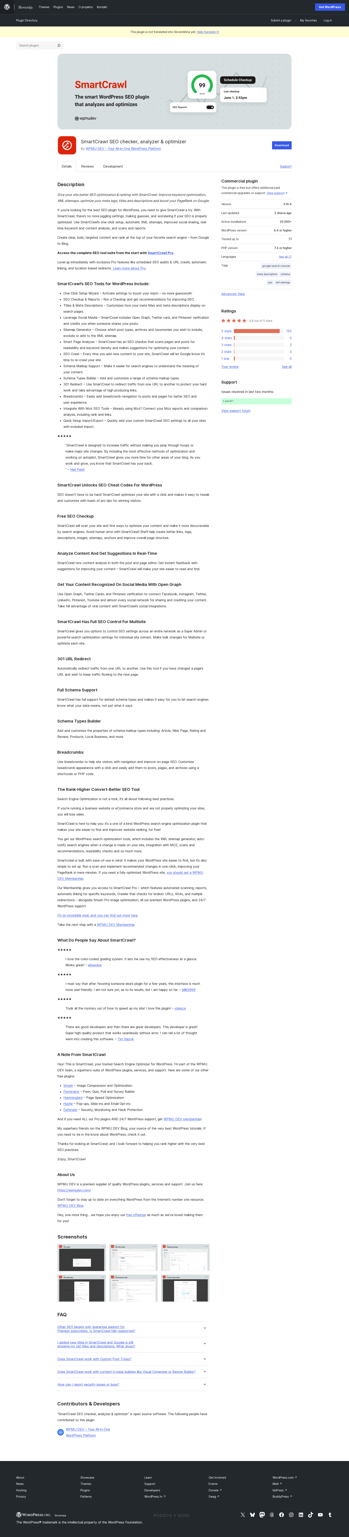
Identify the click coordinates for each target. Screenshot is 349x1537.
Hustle (68, 1104)
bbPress (280, 1490)
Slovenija (60, 1515)
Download (282, 145)
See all (287, 367)
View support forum (235, 411)
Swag (214, 1496)
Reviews (87, 166)
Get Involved (217, 1477)
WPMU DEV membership (182, 1119)
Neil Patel (77, 469)
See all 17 (285, 256)
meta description (267, 274)
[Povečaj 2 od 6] (152, 1249)
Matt (277, 1483)
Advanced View (233, 294)
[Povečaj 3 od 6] (204, 1249)
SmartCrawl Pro (160, 253)
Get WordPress (330, 7)
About (20, 1477)
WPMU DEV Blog (70, 1206)
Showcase (87, 1477)
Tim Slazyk (126, 1039)
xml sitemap (283, 282)
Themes (85, 1483)
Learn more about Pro (129, 268)
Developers (152, 1490)
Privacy (21, 1496)
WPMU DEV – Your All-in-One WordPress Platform (123, 149)
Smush (68, 1085)
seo (270, 282)
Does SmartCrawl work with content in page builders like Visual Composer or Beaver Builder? (126, 1372)
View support (276, 193)
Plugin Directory (27, 20)
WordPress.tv (155, 1496)
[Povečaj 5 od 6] (152, 1280)
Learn (148, 1477)
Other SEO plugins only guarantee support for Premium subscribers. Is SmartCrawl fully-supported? (96, 1329)
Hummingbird (73, 1098)
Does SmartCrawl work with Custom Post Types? (94, 1359)
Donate (215, 1490)
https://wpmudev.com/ (74, 1190)
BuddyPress (282, 1496)
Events (213, 1483)
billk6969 (189, 990)
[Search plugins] (59, 45)
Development (113, 166)
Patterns (86, 1496)
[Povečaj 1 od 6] (101, 1249)
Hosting (21, 1490)
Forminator (71, 1092)
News (20, 1483)
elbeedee (95, 965)
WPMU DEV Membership (116, 925)
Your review (230, 367)
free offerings (136, 1215)
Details (67, 166)
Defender (70, 1110)
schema (285, 274)
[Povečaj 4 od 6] (101, 1280)
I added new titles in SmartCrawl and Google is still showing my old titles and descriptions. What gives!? (96, 1344)
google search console (276, 265)
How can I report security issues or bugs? (88, 1384)
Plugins (85, 1490)
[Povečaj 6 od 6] (204, 1280)
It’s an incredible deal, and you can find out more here (97, 915)
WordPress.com (285, 1477)
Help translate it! (208, 32)
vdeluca (180, 1008)
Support (286, 166)
